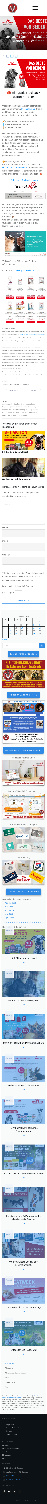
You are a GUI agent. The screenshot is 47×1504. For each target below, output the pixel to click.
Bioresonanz (10, 1382)
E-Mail (5, 541)
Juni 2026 (9, 910)
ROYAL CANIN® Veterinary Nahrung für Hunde (32, 334)
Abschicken (23, 600)
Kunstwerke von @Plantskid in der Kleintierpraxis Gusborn (23, 1206)
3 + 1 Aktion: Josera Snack (23, 443)
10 (4, 628)
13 (22, 628)
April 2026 (9, 917)
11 (9, 628)
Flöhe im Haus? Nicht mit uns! (23, 1074)
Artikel (7, 1377)
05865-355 (10, 1476)
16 (40, 628)
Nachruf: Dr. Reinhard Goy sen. (23, 470)
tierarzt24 (41, 378)
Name (5, 527)
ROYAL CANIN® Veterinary (15, 168)
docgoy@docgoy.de (13, 1479)
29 (34, 634)
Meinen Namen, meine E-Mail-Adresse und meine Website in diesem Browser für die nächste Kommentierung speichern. (23, 576)
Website (6, 555)
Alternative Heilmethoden (15, 1373)
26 (16, 634)
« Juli (4, 639)
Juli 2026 (9, 906)
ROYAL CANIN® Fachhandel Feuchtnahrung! (23, 1118)
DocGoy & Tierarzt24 (24, 270)
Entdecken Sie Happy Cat (23, 1339)
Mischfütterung (28, 109)
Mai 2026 (9, 914)
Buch (7, 1387)
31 (4, 636)
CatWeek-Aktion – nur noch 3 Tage (23, 1296)
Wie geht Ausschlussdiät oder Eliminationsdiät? (23, 1252)
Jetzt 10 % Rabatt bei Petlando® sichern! (23, 1032)
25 (10, 634)
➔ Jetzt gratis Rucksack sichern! (23, 180)
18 (10, 631)
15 (34, 628)
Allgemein (9, 1368)
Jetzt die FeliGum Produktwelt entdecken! (23, 1162)
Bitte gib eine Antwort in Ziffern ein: (18, 586)
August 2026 (10, 903)
